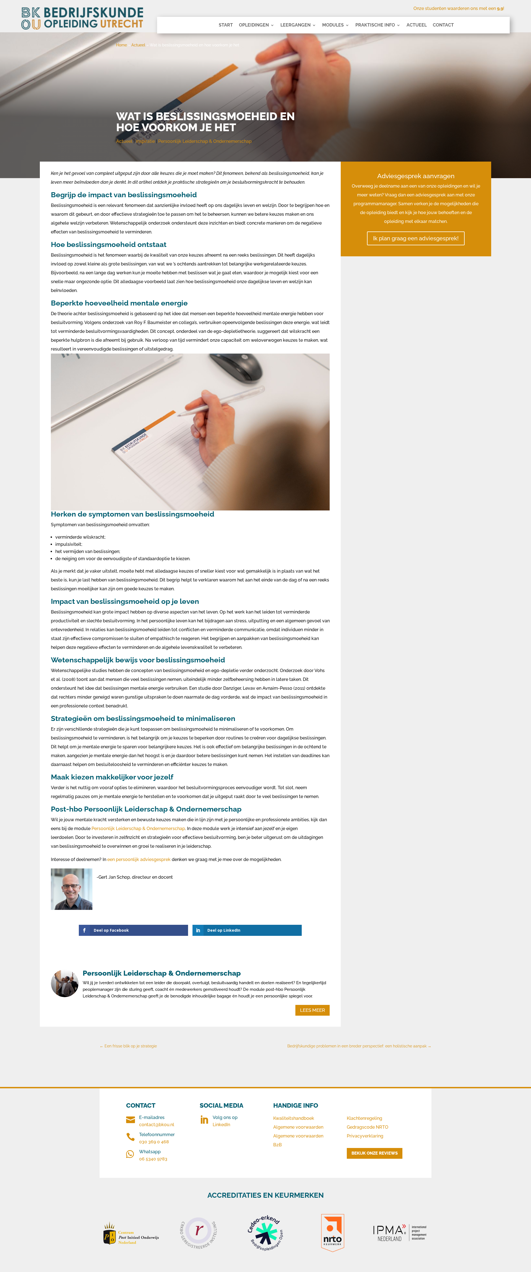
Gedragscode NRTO (367, 1127)
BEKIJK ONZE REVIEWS (375, 1153)
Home (121, 45)
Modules (333, 25)
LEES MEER (312, 1010)
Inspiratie (145, 141)
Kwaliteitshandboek (293, 1118)
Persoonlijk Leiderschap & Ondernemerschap (205, 141)
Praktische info (375, 25)
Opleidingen (254, 25)
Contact (443, 25)
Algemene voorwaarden (298, 1127)
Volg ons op (225, 1117)
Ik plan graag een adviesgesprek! (416, 238)
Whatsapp (150, 1151)
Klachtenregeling (364, 1118)
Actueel (417, 25)
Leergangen (295, 25)
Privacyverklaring (365, 1136)
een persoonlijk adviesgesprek (139, 859)
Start (226, 25)
